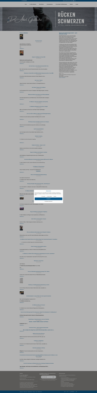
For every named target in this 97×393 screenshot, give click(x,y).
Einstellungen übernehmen (48, 201)
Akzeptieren (48, 198)
